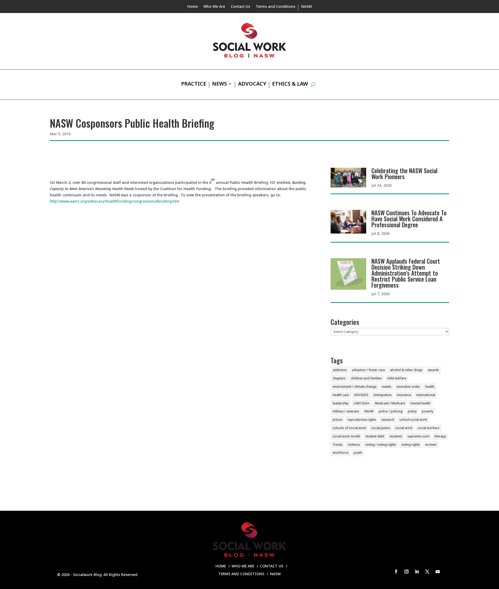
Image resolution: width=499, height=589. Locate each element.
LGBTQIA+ (362, 403)
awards (433, 370)
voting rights (410, 444)
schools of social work (349, 428)
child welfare (396, 378)
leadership (341, 403)
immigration (382, 395)
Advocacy (252, 84)
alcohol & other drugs (406, 370)
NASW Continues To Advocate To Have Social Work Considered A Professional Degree (409, 218)
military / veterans (346, 411)
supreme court (418, 436)
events (386, 386)
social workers (428, 428)
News (219, 84)
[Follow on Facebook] (396, 571)
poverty (427, 411)
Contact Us (240, 7)
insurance (404, 395)
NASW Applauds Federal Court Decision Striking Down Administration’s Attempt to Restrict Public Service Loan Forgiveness (405, 273)
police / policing (391, 411)
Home (192, 7)
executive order (408, 386)
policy (412, 411)
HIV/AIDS (361, 395)
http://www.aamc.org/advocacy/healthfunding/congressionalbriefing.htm (115, 201)
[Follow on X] (427, 571)
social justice (380, 428)
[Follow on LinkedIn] (417, 571)
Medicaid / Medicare (390, 403)
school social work (413, 419)
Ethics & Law (290, 84)
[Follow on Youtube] (438, 571)
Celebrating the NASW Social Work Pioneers (404, 173)
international (425, 395)
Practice (193, 84)
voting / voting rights (380, 444)
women (430, 444)
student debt (374, 436)
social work (403, 428)
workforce (341, 452)
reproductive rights (361, 419)
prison (337, 419)
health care (341, 395)
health (429, 386)
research (387, 419)
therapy (440, 436)
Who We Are (214, 7)
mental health (420, 403)
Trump (338, 444)
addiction (340, 370)
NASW (306, 7)
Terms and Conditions (275, 7)
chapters (339, 378)
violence (354, 444)
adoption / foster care (368, 370)
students (396, 436)
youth (358, 452)
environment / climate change (355, 386)
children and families (366, 378)
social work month (346, 436)
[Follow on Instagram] (406, 571)
